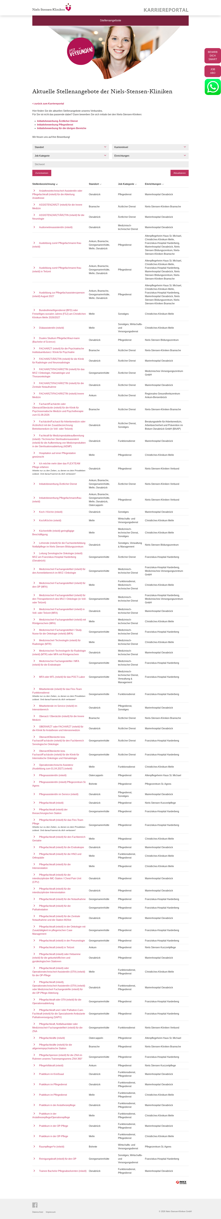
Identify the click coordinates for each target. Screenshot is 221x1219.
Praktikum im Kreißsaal (51, 1074)
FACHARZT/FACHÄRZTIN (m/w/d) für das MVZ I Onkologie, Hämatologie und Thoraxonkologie (58, 373)
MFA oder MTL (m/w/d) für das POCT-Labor (62, 677)
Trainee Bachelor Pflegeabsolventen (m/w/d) (62, 1171)
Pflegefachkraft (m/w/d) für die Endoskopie (61, 847)
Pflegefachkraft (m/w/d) (51, 803)
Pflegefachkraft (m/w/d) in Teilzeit (56, 947)
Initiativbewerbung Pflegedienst (55, 124)
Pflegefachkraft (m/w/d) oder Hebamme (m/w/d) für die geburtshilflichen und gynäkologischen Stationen (56, 958)
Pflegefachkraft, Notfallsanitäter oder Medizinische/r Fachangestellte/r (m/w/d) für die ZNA (57, 1028)
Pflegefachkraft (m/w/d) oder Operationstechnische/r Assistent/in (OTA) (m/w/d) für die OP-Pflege (58, 972)
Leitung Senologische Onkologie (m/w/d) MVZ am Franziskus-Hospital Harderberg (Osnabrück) (57, 557)
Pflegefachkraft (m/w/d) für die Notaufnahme (62, 899)
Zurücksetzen (41, 173)
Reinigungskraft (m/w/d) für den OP (57, 1159)
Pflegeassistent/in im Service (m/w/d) (58, 794)
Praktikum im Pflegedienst (53, 1084)
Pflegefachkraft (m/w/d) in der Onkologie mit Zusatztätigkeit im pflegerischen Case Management (58, 930)
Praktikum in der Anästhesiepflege (57, 1105)
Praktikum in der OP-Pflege (53, 1126)
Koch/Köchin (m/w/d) (50, 520)
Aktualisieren (179, 173)
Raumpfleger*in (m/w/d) (51, 1146)
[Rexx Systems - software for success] (181, 1182)
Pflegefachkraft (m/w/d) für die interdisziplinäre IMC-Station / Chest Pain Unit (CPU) (56, 878)
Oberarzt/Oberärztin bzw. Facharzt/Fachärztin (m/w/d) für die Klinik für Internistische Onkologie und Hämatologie (55, 754)
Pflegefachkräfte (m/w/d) (52, 1038)
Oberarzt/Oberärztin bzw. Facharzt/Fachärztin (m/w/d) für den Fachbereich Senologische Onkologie (58, 740)
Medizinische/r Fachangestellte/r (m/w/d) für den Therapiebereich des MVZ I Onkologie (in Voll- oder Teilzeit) (59, 599)
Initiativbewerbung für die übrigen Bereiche (61, 128)
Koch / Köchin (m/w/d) (50, 512)
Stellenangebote (110, 20)
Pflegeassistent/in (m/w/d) (52, 775)
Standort (94, 184)
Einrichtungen (153, 184)
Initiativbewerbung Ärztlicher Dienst (57, 121)
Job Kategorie (126, 184)
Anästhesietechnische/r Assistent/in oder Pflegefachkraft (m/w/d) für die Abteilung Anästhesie (57, 194)
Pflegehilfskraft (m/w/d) (51, 1065)
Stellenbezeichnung (43, 184)
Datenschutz (37, 1212)
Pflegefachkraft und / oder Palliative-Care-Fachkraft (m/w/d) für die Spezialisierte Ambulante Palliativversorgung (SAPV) (58, 1014)
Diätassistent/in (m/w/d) (51, 328)
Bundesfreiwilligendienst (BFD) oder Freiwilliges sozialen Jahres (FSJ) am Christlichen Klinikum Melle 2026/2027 (59, 314)
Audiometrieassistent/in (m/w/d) (55, 227)
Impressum (51, 1212)
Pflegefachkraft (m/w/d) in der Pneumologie (62, 940)
